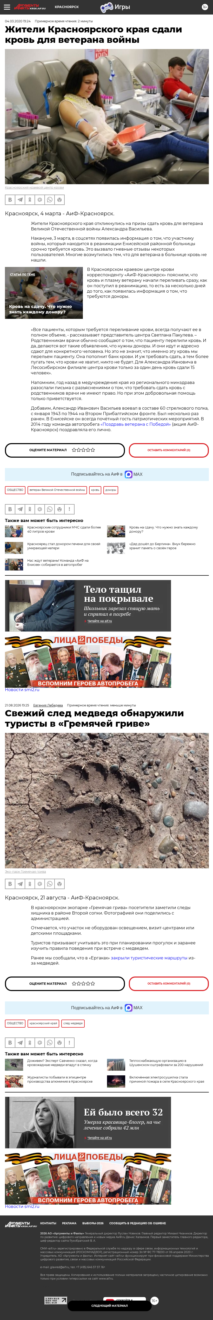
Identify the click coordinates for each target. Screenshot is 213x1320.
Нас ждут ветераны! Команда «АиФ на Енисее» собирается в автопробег (58, 563)
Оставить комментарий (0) (169, 450)
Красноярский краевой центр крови (34, 187)
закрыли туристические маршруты (149, 957)
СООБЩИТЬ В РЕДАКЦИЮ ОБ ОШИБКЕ (137, 1223)
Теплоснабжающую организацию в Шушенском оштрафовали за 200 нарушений (166, 1063)
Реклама (69, 1223)
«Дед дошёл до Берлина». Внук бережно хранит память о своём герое (162, 546)
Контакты (48, 1223)
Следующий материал (109, 1306)
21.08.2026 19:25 (17, 705)
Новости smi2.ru (22, 689)
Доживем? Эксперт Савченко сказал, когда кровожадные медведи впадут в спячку (62, 1063)
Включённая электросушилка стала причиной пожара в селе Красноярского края (166, 1079)
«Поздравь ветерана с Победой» (136, 424)
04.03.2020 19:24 (18, 21)
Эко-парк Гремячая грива (25, 872)
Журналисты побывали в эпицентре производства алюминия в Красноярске (59, 1079)
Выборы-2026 (92, 1223)
